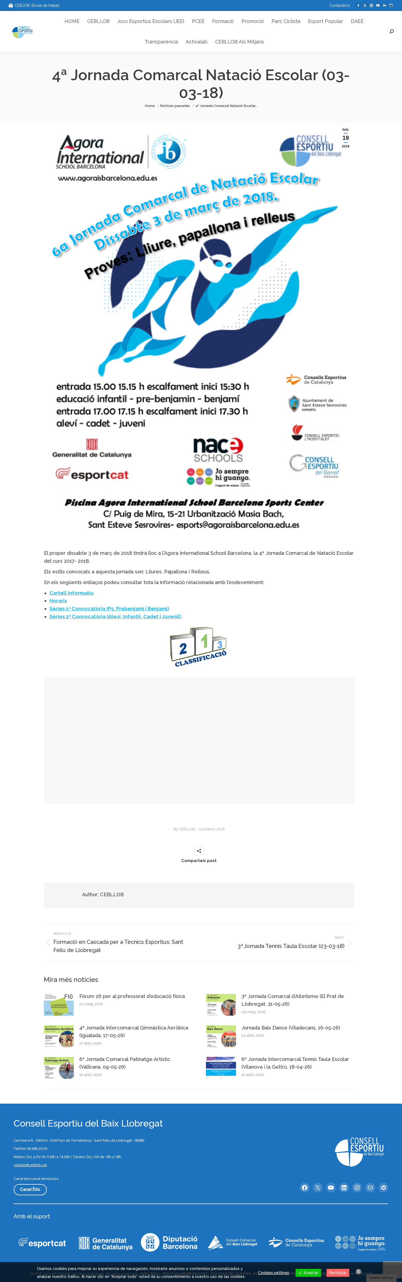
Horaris (58, 601)
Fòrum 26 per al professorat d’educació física (132, 996)
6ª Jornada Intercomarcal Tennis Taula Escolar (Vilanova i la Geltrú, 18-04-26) (295, 1063)
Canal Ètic (30, 1189)
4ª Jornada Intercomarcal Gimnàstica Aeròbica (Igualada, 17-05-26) (133, 1032)
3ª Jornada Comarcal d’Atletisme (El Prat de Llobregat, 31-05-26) (292, 1000)
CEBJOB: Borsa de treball (37, 5)
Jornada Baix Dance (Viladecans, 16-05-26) (290, 1028)
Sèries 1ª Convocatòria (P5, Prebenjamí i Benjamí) (109, 608)
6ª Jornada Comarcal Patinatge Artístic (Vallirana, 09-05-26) (124, 1063)
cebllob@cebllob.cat (30, 1164)
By (184, 829)
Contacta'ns (340, 5)
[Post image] (59, 1005)
